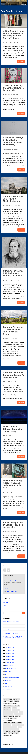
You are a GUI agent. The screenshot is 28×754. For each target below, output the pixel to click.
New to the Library (9, 686)
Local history (8, 680)
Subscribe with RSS (12, 591)
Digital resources (9, 665)
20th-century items (9, 659)
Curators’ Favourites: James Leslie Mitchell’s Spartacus (13, 198)
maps (11, 718)
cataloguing (16, 701)
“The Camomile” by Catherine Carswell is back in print (13, 87)
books (11, 701)
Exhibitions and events (10, 668)
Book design (6, 701)
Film (6, 674)
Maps (6, 683)
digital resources (16, 705)
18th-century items (9, 653)
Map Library (6, 718)
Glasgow (6, 712)
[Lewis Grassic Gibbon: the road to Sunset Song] (14, 417)
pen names (14, 724)
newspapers (19, 722)
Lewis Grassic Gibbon (18, 714)
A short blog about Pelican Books (11, 629)
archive (10, 699)
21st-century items (9, 662)
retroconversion (14, 726)
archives (15, 699)
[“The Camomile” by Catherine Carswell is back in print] (14, 75)
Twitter (5, 605)
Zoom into (17, 733)
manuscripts (17, 716)
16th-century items (9, 647)
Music (15, 718)
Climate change (7, 703)
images (20, 712)
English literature (7, 709)
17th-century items (9, 650)
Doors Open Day (7, 707)
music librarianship (8, 720)
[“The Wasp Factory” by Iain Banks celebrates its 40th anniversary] (14, 128)
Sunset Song (10, 733)
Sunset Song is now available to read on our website (13, 524)
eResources (14, 709)
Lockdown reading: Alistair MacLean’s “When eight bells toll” (12, 484)
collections (14, 703)
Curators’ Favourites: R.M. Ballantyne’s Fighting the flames (13, 273)
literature (6, 716)
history (10, 712)
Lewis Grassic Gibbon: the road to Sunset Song (12, 429)
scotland (20, 726)
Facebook (5, 602)
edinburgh (14, 707)
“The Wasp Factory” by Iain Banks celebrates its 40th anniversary (13, 141)
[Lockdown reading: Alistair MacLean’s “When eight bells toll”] (14, 471)
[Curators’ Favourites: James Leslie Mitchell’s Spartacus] (14, 185)
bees (19, 699)
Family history (8, 671)
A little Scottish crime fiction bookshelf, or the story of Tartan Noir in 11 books (14, 34)
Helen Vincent (16, 381)
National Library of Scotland (12, 580)
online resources (7, 724)
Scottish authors (7, 729)
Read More (21, 61)
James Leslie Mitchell (8, 714)
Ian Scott (16, 42)
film (19, 709)
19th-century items (9, 656)
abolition (5, 699)
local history (11, 716)
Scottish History (15, 729)
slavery (5, 733)
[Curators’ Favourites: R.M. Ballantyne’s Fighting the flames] (14, 252)
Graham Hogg (16, 280)
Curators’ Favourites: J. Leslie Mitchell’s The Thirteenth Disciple (13, 330)
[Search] (23, 613)
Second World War (16, 731)
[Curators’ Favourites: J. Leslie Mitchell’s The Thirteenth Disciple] (14, 317)
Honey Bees (15, 712)
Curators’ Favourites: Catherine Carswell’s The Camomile (13, 375)
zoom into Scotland (8, 735)
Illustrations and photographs (12, 677)
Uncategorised (8, 689)
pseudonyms (6, 726)
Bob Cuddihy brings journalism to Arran (12, 626)
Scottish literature (7, 731)
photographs (20, 724)
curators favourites (7, 705)
